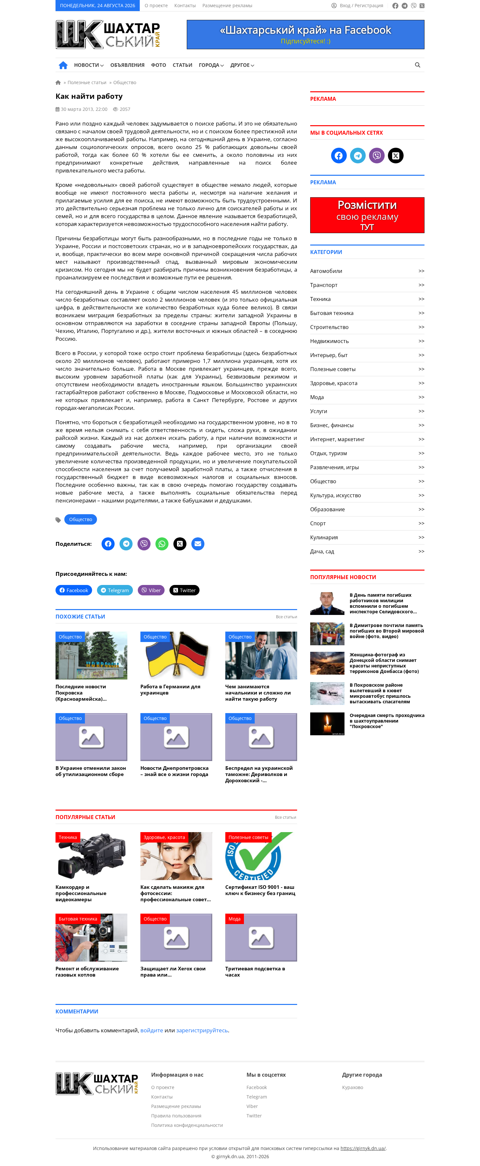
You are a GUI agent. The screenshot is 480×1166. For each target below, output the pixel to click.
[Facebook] (108, 543)
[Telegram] (126, 543)
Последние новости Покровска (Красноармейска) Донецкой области (81, 692)
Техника (68, 837)
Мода (235, 919)
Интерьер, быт (367, 355)
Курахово (352, 1087)
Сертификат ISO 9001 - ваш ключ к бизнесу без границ (260, 890)
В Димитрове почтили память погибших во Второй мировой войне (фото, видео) (387, 630)
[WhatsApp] (161, 543)
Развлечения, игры (367, 467)
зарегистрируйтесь (202, 1030)
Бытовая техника (78, 919)
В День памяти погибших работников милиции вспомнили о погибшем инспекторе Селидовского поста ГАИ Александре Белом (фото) (385, 603)
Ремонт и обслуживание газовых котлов (87, 971)
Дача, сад (367, 551)
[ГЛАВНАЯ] (63, 65)
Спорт (367, 523)
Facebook (257, 1087)
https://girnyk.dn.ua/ (363, 1148)
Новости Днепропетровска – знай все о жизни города (174, 771)
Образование (367, 509)
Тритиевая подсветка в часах (255, 971)
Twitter (254, 1116)
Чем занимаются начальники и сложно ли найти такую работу (258, 692)
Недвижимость (367, 341)
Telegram (257, 1097)
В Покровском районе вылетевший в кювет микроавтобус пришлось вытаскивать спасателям (380, 693)
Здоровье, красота (164, 837)
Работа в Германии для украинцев (170, 689)
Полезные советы (248, 837)
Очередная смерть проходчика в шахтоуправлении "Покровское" (387, 720)
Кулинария (367, 537)
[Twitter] (179, 543)
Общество (80, 519)
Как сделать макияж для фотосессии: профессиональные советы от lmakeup (175, 893)
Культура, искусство (367, 495)
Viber (252, 1106)
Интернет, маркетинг (367, 439)
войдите (151, 1030)
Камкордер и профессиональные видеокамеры (81, 893)
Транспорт (367, 285)
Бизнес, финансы (367, 425)
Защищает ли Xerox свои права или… (173, 971)
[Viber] (144, 543)
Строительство (367, 327)
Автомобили (367, 271)
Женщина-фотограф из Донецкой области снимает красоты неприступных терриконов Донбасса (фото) (384, 663)
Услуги (367, 411)
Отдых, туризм (367, 453)
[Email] (197, 543)
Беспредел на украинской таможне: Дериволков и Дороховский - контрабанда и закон (259, 774)
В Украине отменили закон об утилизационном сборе (91, 771)
